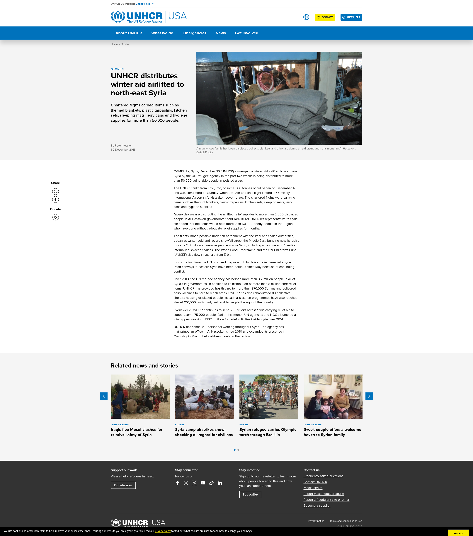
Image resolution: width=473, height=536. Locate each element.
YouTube (203, 483)
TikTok (211, 483)
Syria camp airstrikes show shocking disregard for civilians (204, 432)
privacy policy (163, 531)
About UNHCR (128, 33)
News (221, 33)
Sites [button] (306, 17)
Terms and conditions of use (346, 521)
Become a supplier (317, 505)
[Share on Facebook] (55, 199)
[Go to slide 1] (235, 451)
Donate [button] (327, 17)
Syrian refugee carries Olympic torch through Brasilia (267, 432)
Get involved (246, 33)
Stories (125, 44)
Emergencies (194, 33)
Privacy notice (316, 521)
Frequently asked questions (323, 476)
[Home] (137, 17)
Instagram (186, 483)
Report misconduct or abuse (324, 494)
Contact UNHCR (315, 482)
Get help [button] (353, 17)
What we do (162, 33)
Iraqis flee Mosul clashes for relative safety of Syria (136, 432)
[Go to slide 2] (239, 451)
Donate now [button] (123, 485)
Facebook (177, 483)
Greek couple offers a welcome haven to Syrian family (332, 432)
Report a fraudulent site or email (327, 500)
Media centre (313, 488)
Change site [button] (143, 4)
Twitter (194, 483)
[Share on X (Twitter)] (55, 191)
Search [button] (295, 17)
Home (114, 44)
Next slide (369, 396)
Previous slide (104, 396)
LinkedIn (220, 483)
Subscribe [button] (250, 494)
